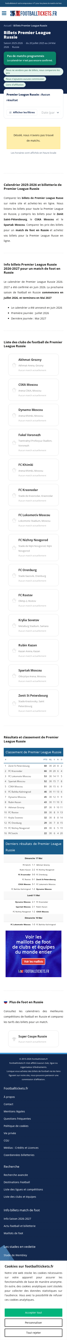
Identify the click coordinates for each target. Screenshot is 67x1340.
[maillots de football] (33, 953)
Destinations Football (17, 1182)
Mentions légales (14, 1111)
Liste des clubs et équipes (20, 1196)
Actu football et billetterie (20, 1226)
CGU (6, 1140)
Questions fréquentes (17, 1118)
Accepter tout (33, 1312)
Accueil (7, 25)
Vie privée (10, 1133)
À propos (9, 1097)
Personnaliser (33, 1322)
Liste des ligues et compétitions (23, 1189)
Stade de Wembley (15, 1255)
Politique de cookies (16, 1126)
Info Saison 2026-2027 (17, 1218)
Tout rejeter (33, 1332)
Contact (8, 1104)
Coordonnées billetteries (19, 1155)
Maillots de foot (13, 1233)
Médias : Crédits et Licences (21, 1147)
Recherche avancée (16, 1175)
